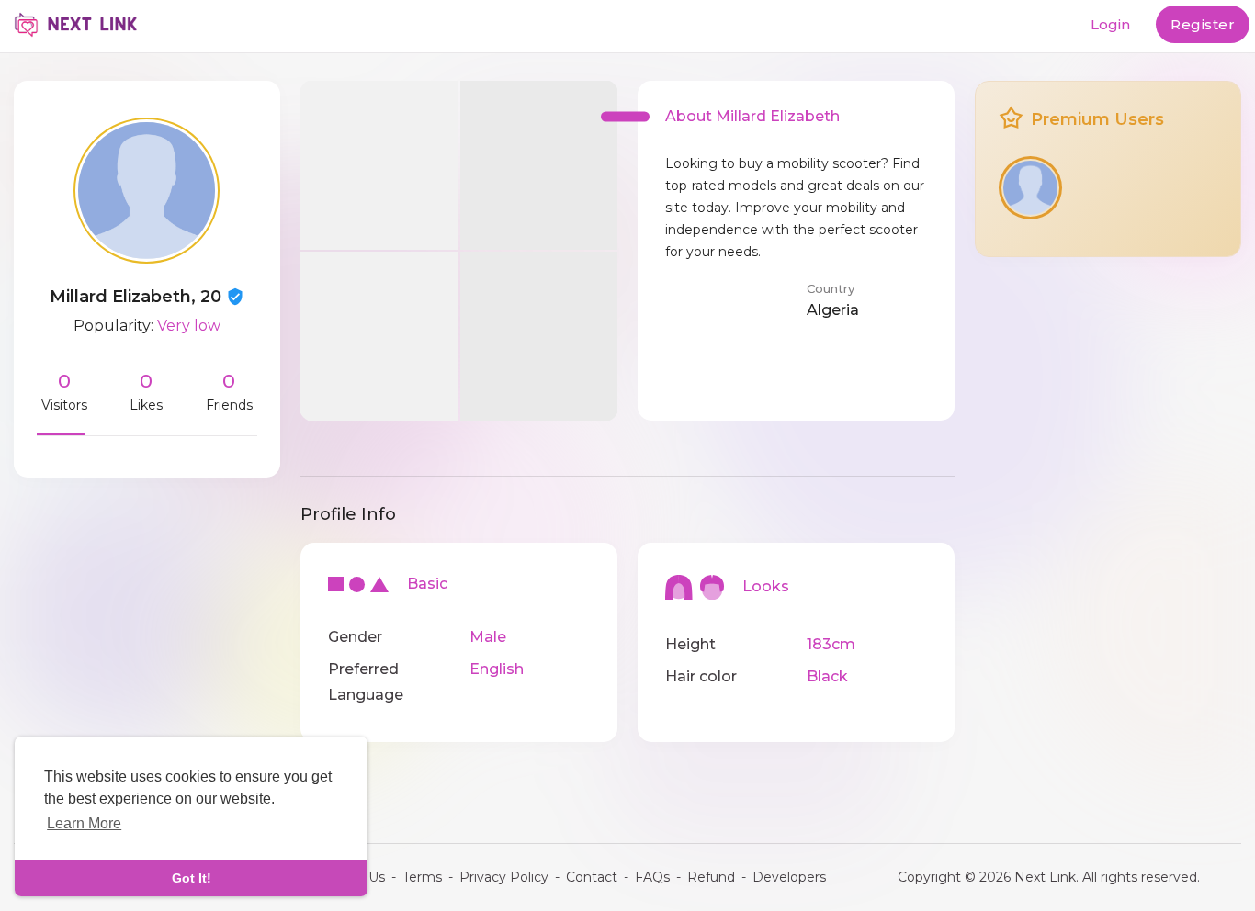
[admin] (1030, 187)
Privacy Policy (503, 877)
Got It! (191, 878)
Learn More (84, 823)
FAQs (652, 877)
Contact (591, 877)
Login (1110, 24)
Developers (789, 877)
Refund (711, 877)
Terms (422, 877)
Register (1202, 24)
